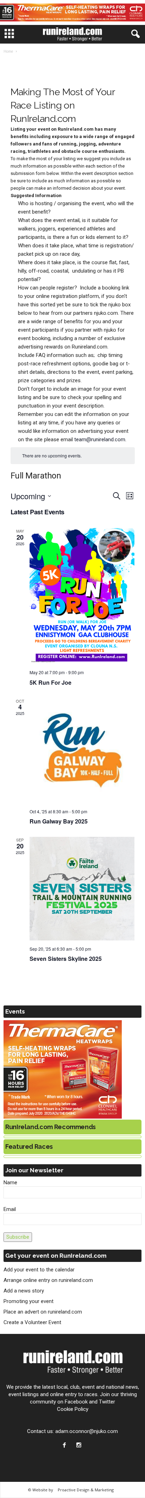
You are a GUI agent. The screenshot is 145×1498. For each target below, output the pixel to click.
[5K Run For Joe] (82, 596)
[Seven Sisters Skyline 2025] (82, 888)
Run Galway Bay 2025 (59, 821)
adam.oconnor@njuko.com (86, 1431)
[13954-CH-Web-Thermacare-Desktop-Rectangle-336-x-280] (72, 1069)
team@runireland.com (99, 439)
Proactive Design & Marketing (86, 1489)
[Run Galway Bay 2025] (82, 750)
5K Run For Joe (50, 682)
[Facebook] (66, 1445)
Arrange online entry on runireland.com (48, 1280)
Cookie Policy (72, 1409)
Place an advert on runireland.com (43, 1312)
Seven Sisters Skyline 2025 (66, 959)
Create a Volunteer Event (32, 1322)
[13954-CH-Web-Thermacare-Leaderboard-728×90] (72, 12)
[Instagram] (79, 1445)
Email (10, 1209)
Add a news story (24, 1291)
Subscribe (17, 1237)
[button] (134, 34)
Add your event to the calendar (39, 1269)
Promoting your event (28, 1301)
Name (10, 1182)
